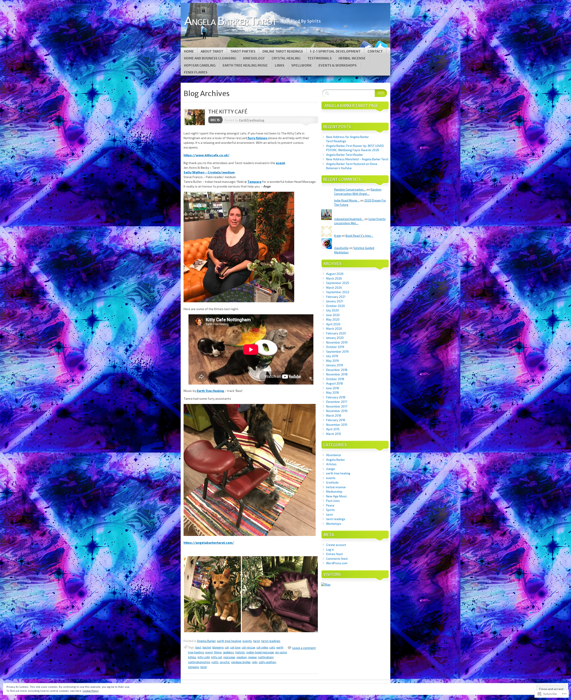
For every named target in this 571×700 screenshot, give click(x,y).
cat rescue (248, 647)
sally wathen (267, 662)
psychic (225, 662)
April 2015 (332, 429)
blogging (217, 647)
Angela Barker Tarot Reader (344, 154)
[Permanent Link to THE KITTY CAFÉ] (196, 125)
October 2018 (335, 379)
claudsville (341, 248)
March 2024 (334, 287)
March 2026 (334, 278)
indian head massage (260, 652)
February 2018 (335, 397)
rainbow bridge (240, 662)
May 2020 (332, 319)
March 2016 (333, 415)
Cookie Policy (91, 690)
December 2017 (336, 402)
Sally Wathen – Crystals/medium (209, 172)
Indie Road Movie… (347, 200)
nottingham (265, 657)
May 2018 (332, 392)
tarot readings (270, 641)
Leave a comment (304, 648)
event (280, 163)
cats (272, 647)
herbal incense (336, 487)
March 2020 (334, 328)
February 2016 (335, 420)
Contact (375, 51)
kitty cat (216, 657)
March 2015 (333, 434)
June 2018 (332, 388)
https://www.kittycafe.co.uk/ (207, 155)
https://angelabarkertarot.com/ (209, 542)
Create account (336, 545)
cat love (235, 647)
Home (189, 51)
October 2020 (335, 306)
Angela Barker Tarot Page (352, 105)
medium (241, 657)
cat (227, 647)
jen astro (281, 652)
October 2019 (335, 347)
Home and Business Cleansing (210, 58)
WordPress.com (337, 563)
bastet (207, 647)
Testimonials (319, 58)
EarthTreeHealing (251, 120)
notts (215, 662)
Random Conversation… (350, 189)
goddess (228, 652)
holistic (240, 652)
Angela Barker (206, 641)
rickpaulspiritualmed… (349, 219)
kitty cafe (204, 657)
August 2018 (334, 383)
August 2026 (334, 274)
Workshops (333, 523)
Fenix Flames (195, 72)
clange (330, 469)
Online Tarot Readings (282, 51)
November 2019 (337, 342)
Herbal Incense (352, 58)
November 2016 (337, 411)
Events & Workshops (338, 65)
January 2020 (335, 338)
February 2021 (335, 297)
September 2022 (337, 292)
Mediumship (334, 491)
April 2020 (333, 324)
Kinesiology (254, 58)
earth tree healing (229, 641)
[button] (212, 594)
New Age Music (336, 496)
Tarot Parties (242, 51)
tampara (193, 667)
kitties (192, 657)
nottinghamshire (199, 662)
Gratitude (332, 482)
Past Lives (333, 500)
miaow (252, 657)
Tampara (254, 181)
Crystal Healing (286, 58)
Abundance (333, 455)
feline (218, 652)
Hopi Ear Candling (200, 65)
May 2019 (332, 360)
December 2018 (336, 370)
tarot (256, 641)
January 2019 (334, 365)
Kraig (337, 235)
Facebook (365, 46)
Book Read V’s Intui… (359, 235)
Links (279, 65)
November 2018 (337, 374)
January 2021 (334, 301)
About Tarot (212, 51)
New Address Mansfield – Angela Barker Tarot (357, 159)
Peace (330, 505)
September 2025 (337, 283)
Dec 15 (215, 120)
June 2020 (333, 315)
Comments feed (337, 558)
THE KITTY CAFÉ (227, 111)
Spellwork (301, 65)
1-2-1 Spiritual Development (335, 51)
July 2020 (332, 310)
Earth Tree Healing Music (245, 65)
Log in (330, 549)
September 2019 (337, 351)
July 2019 (332, 356)
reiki (254, 662)
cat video (262, 647)
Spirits (330, 510)
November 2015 (336, 424)
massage (229, 657)
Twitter (381, 46)
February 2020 (336, 333)
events (247, 641)
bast (198, 647)
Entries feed (334, 554)
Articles (331, 464)
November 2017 (336, 406)
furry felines (257, 138)
